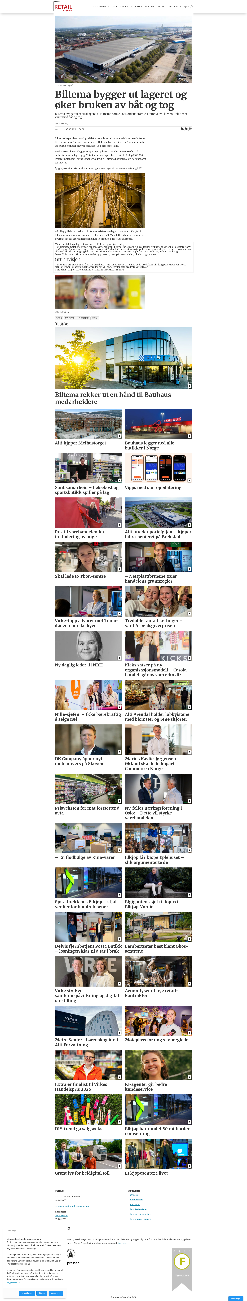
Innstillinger (235, 1299)
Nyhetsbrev (172, 6)
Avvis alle (55, 1293)
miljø (95, 318)
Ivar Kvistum (61, 1215)
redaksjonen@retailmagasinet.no (72, 1206)
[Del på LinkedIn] (186, 129)
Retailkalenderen (120, 6)
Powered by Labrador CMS (123, 1297)
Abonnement (136, 6)
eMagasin (184, 6)
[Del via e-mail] (190, 129)
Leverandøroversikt (100, 6)
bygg (59, 318)
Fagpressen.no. (14, 1282)
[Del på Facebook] (182, 129)
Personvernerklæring (140, 1218)
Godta (42, 1293)
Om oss (160, 6)
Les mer (122, 1242)
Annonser (149, 6)
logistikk (83, 318)
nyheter (69, 318)
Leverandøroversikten (141, 1214)
